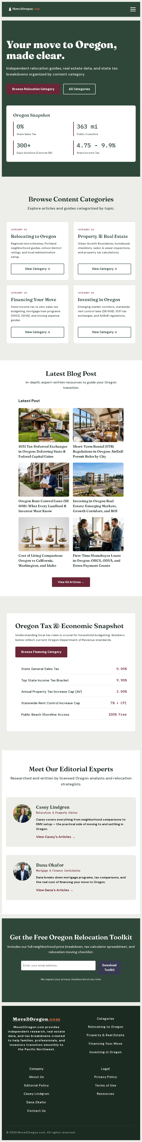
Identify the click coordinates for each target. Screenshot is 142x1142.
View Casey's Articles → (55, 837)
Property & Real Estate (105, 1035)
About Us (36, 1077)
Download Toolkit (109, 968)
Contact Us (36, 1111)
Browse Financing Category (41, 652)
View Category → (37, 269)
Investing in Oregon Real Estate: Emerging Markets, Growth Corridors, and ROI (95, 506)
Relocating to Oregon (105, 1027)
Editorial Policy (36, 1085)
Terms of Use (105, 1085)
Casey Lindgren (36, 1094)
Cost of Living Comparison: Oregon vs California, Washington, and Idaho (40, 560)
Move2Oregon (36, 1019)
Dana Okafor (36, 1102)
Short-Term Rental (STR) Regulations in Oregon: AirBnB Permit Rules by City (98, 451)
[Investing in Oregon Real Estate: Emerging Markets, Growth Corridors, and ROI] (98, 480)
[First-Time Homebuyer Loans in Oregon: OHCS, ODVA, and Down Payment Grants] (98, 534)
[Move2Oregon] (24, 9)
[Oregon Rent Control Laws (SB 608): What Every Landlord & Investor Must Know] (43, 480)
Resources (105, 1094)
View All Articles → (71, 582)
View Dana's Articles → (54, 890)
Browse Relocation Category (33, 89)
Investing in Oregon (105, 1052)
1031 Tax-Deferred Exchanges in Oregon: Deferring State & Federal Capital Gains (42, 451)
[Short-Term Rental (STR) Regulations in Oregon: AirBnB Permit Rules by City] (98, 425)
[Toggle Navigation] (133, 9)
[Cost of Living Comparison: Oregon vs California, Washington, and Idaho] (43, 534)
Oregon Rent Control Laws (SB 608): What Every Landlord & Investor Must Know (43, 506)
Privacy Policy (105, 1077)
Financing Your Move (105, 1043)
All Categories (79, 89)
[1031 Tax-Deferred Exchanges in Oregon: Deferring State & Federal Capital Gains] (43, 425)
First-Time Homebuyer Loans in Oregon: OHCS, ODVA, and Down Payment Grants (97, 560)
